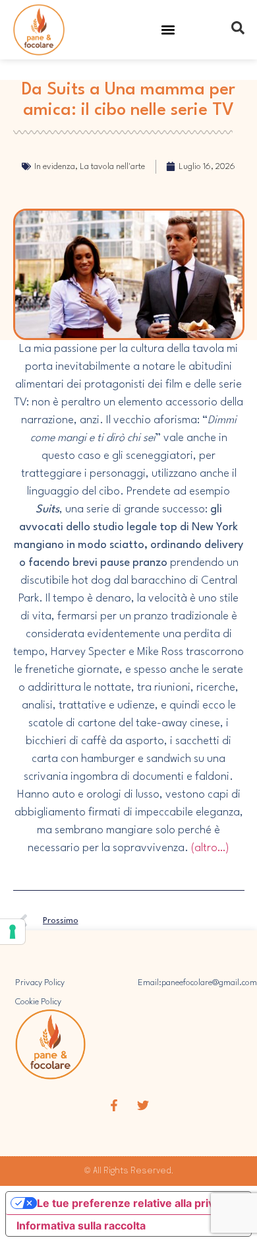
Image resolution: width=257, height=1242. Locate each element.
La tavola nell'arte (112, 166)
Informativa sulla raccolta (81, 1225)
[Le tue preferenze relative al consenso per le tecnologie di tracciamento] (12, 931)
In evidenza (54, 166)
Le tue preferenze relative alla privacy (134, 1203)
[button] (168, 30)
